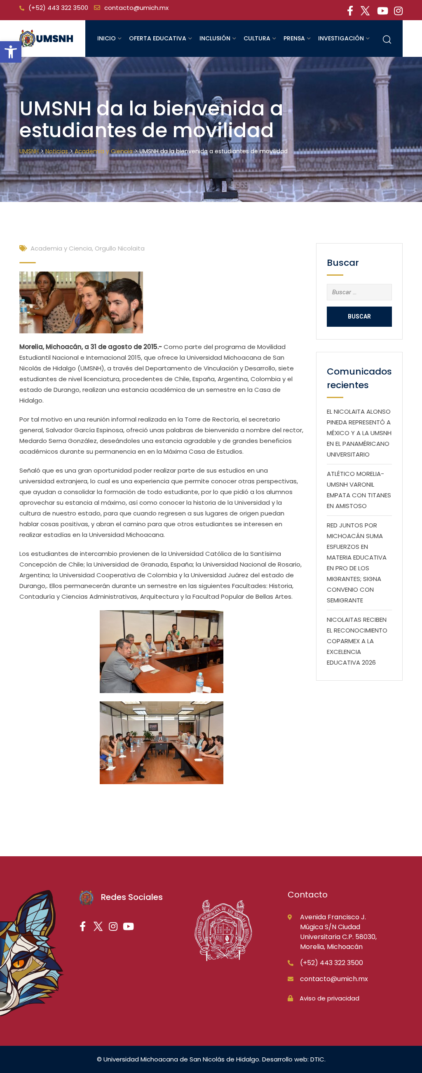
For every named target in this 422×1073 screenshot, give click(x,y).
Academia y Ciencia (61, 248)
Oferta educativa (157, 38)
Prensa (294, 38)
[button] (10, 52)
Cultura (257, 38)
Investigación (341, 38)
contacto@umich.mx (136, 7)
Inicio (106, 38)
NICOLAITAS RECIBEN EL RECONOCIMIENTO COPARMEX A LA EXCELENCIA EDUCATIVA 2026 (357, 641)
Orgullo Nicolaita (120, 248)
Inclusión (214, 38)
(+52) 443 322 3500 (58, 7)
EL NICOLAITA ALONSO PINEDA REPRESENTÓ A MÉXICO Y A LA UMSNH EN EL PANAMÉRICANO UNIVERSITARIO (359, 433)
